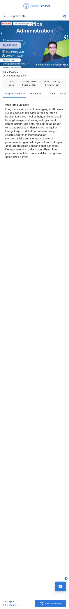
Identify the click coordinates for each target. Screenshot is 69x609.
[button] (36, 6)
